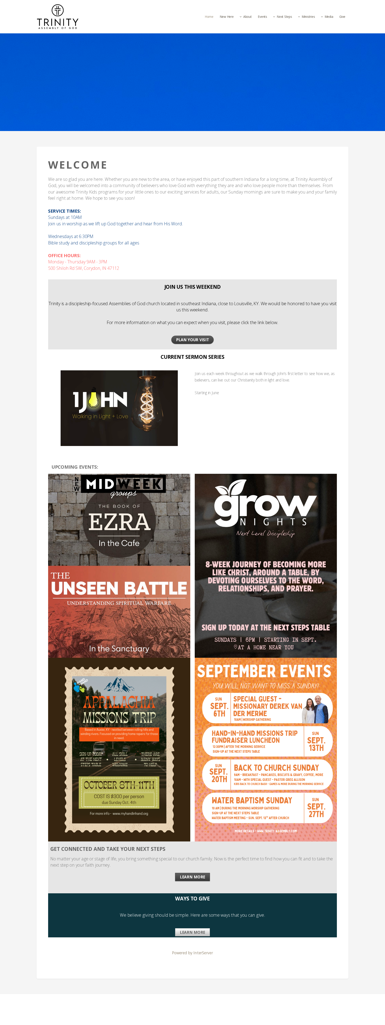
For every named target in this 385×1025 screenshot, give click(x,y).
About (247, 16)
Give (342, 16)
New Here (227, 16)
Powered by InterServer (192, 952)
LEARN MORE (192, 877)
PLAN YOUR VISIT (192, 339)
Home (209, 16)
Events (262, 16)
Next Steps (284, 16)
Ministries (308, 16)
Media (329, 16)
